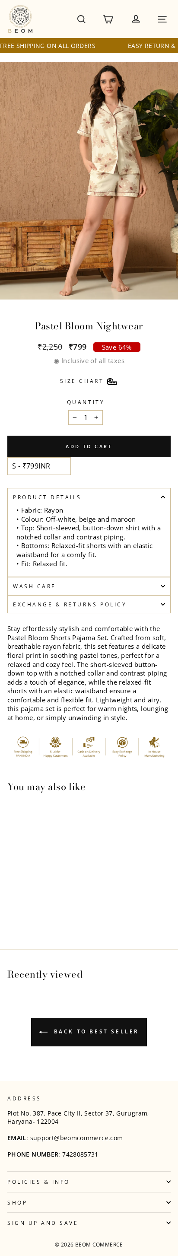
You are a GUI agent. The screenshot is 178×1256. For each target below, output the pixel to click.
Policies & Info (38, 1181)
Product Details (47, 497)
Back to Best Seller (95, 1032)
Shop (17, 1202)
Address (24, 1098)
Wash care (34, 586)
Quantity (86, 401)
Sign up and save (43, 1222)
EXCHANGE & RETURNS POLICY (70, 604)
